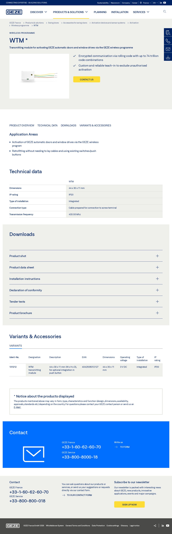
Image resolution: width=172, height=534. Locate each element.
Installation (119, 12)
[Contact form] (168, 49)
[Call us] (168, 41)
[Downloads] (168, 57)
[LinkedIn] (161, 3)
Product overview (21, 125)
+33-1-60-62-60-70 (81, 446)
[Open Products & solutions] (86, 11)
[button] (145, 3)
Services (139, 12)
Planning (100, 12)
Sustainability (103, 3)
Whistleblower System (55, 525)
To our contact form (79, 495)
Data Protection (98, 525)
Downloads (68, 125)
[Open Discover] (45, 11)
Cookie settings (113, 525)
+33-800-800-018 (27, 500)
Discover (36, 12)
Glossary (124, 525)
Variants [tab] (15, 345)
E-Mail (17, 407)
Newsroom (115, 3)
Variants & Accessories (95, 125)
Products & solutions (68, 12)
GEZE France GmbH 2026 (34, 525)
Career (134, 3)
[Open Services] (148, 11)
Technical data (47, 125)
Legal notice (134, 525)
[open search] (164, 11)
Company (126, 3)
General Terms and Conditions (78, 525)
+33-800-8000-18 (80, 456)
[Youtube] (164, 3)
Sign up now (129, 504)
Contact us (86, 79)
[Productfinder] (168, 33)
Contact (14, 482)
